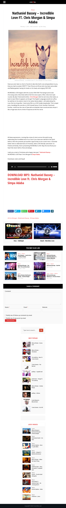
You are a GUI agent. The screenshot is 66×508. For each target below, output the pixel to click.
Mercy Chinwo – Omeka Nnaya (37, 386)
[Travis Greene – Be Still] (27, 409)
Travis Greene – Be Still (37, 407)
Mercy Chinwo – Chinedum (35, 351)
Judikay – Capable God (37, 371)
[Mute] (52, 167)
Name (7, 307)
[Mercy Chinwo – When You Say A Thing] (27, 460)
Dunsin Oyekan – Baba (37, 489)
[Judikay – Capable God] (27, 373)
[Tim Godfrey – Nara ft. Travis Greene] (27, 359)
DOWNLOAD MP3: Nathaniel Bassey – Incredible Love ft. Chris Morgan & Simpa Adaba (31, 179)
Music (33, 10)
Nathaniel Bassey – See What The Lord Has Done (24, 266)
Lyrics (19, 273)
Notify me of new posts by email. (16, 318)
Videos (23, 253)
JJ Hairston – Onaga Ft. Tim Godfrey (37, 379)
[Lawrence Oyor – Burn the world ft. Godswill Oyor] (27, 467)
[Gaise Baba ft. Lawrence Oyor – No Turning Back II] (27, 482)
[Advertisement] (33, 124)
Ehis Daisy (43, 26)
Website (44, 307)
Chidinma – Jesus (36, 496)
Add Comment (34, 26)
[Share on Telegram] (38, 211)
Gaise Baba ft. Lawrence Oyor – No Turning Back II (36, 483)
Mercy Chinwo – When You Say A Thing (37, 460)
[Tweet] (17, 211)
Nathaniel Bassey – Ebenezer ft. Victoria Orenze (53, 275)
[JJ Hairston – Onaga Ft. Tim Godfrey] (27, 380)
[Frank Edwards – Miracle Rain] (27, 402)
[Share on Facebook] (11, 211)
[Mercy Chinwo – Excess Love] (27, 344)
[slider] (55, 166)
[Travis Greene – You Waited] (27, 366)
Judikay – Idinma (36, 393)
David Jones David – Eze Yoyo (37, 438)
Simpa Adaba (36, 154)
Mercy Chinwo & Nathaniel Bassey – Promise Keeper (24, 275)
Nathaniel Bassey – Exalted (53, 265)
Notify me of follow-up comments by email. (19, 315)
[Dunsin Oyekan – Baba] (27, 490)
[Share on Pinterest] (31, 211)
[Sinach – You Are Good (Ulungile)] (27, 475)
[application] (33, 166)
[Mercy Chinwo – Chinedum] (27, 352)
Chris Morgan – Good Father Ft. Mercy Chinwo (24, 256)
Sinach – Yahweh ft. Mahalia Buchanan (36, 453)
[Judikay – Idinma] (27, 395)
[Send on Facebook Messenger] (46, 211)
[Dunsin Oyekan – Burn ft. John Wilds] (27, 446)
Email (26, 307)
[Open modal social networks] (52, 211)
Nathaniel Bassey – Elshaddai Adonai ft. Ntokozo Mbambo (52, 257)
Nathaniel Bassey (45, 152)
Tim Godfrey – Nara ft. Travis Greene (37, 358)
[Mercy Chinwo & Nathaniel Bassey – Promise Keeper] (27, 431)
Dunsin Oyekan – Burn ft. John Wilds (37, 445)
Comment (8, 291)
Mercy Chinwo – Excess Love (37, 343)
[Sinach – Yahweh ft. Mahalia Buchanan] (27, 453)
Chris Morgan (34, 97)
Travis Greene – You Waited (36, 365)
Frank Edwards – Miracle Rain (36, 401)
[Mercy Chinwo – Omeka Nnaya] (27, 387)
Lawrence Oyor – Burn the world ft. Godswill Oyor (37, 468)
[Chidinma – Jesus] (27, 497)
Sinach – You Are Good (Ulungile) (37, 475)
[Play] (12, 167)
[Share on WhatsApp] (24, 211)
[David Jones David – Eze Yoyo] (27, 438)
